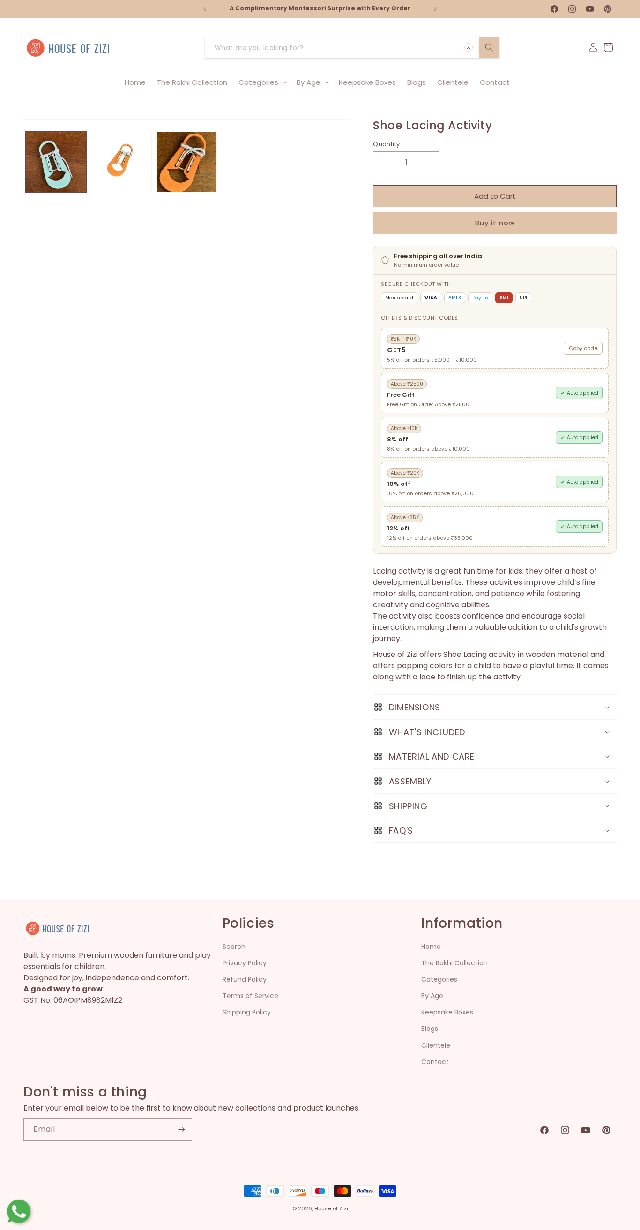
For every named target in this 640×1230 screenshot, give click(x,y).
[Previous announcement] (204, 9)
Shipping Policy (247, 1012)
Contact (435, 1061)
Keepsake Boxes (447, 1012)
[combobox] (352, 47)
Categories (439, 979)
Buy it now (495, 223)
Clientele (435, 1045)
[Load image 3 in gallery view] (186, 162)
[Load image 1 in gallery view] (56, 162)
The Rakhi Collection (454, 963)
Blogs (429, 1028)
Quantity (386, 144)
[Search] (489, 47)
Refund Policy (245, 979)
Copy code (583, 348)
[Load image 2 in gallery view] (121, 162)
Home (431, 946)
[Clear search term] (468, 47)
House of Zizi (331, 1208)
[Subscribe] (181, 1129)
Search (234, 946)
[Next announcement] (435, 9)
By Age (432, 995)
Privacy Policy (245, 963)
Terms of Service (250, 995)
